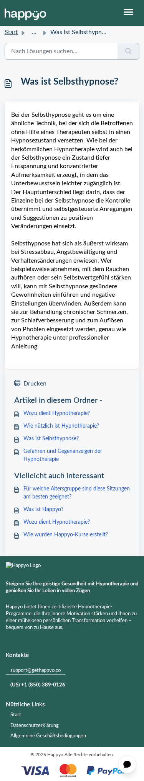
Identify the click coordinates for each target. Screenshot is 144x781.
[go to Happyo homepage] (25, 13)
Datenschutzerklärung (34, 725)
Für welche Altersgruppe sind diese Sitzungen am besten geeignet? (76, 493)
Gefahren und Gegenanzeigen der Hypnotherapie (62, 455)
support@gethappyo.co (35, 670)
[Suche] (128, 51)
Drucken (34, 384)
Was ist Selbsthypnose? (51, 438)
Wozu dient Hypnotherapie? (56, 413)
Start (11, 32)
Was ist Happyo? (43, 509)
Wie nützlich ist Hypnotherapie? (61, 426)
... (34, 32)
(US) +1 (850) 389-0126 (37, 685)
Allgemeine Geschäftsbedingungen (48, 736)
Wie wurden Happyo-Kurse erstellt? (65, 535)
